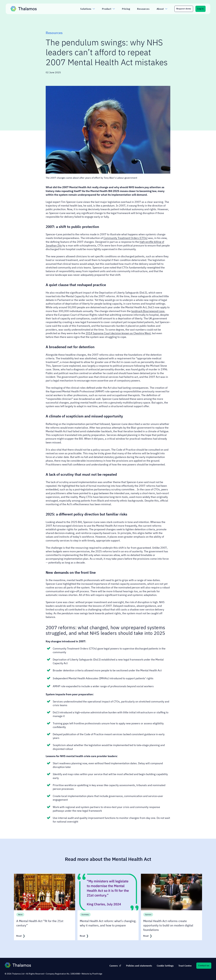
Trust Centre (185, 965)
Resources (54, 32)
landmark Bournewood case (147, 311)
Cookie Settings (165, 965)
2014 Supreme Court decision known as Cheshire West (118, 333)
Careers (113, 965)
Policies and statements (139, 965)
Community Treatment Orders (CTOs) (125, 238)
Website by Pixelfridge (92, 973)
